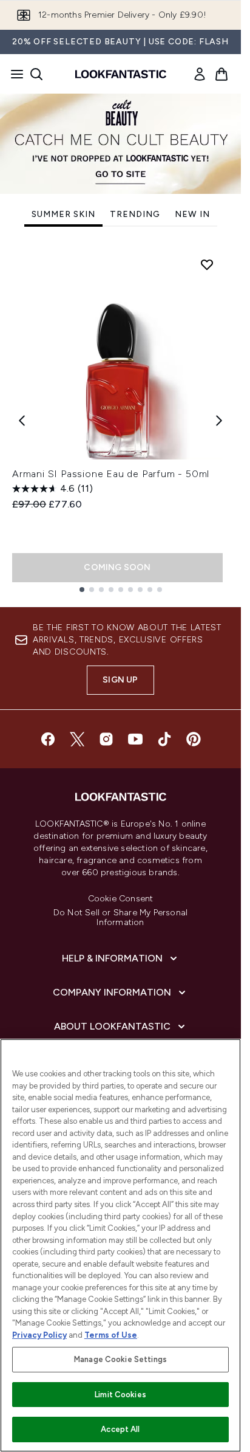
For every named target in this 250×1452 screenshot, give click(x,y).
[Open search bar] (36, 74)
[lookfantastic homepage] (120, 74)
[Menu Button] (13, 74)
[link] (199, 74)
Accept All (120, 1429)
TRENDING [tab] (135, 214)
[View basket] (221, 74)
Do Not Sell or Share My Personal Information (120, 917)
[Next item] (219, 420)
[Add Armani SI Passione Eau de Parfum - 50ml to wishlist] (206, 264)
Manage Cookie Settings (120, 1359)
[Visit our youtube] (135, 739)
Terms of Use (110, 1335)
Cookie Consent (121, 899)
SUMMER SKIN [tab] (63, 214)
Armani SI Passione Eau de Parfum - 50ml (110, 474)
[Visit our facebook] (47, 739)
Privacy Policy (39, 1335)
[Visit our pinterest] (193, 739)
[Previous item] (22, 420)
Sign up (120, 680)
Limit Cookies (120, 1394)
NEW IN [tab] (192, 214)
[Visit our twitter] (77, 739)
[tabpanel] (120, 420)
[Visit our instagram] (106, 739)
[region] (120, 1245)
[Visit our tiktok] (164, 739)
